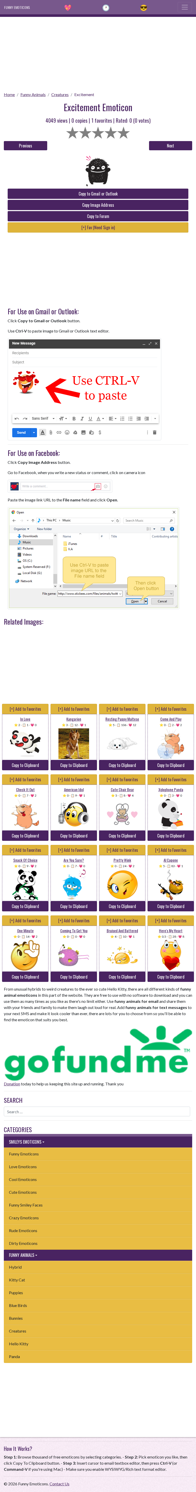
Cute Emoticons (23, 1192)
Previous (25, 146)
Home (9, 94)
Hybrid (15, 1267)
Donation (12, 1083)
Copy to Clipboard (25, 765)
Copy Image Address (98, 205)
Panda (14, 1356)
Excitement (84, 94)
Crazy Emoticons (24, 1217)
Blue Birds (18, 1305)
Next (170, 146)
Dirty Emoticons (23, 1243)
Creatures (60, 94)
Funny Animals (33, 94)
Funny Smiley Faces (26, 1204)
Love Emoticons (23, 1166)
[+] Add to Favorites (25, 709)
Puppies (16, 1292)
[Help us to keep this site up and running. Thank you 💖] (98, 1052)
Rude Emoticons (23, 1230)
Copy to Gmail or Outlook (98, 194)
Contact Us (59, 1483)
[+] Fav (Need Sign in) (98, 227)
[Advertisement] (98, 52)
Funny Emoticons (24, 1153)
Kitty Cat (17, 1279)
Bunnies (16, 1318)
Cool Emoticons (23, 1179)
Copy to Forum (98, 216)
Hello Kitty (18, 1343)
